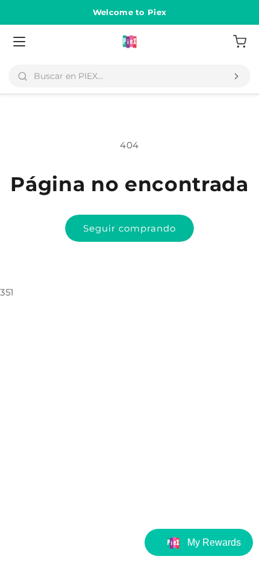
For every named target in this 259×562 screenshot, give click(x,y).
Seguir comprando (129, 228)
